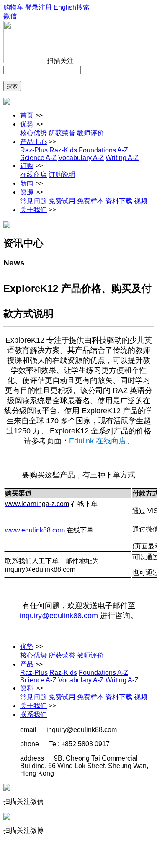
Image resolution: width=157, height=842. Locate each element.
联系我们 (33, 714)
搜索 (83, 7)
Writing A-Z (122, 157)
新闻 (26, 183)
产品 (26, 664)
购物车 (13, 7)
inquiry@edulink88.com (59, 615)
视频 (140, 201)
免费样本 (90, 201)
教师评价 (90, 132)
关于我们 (33, 209)
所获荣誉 (62, 132)
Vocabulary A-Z (81, 157)
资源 (26, 192)
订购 (26, 165)
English (65, 7)
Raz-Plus (34, 150)
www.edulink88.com (35, 530)
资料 (26, 688)
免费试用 (62, 201)
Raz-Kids (63, 150)
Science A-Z (38, 157)
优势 (26, 124)
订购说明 (62, 174)
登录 (32, 7)
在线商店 (33, 174)
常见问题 (33, 201)
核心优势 (33, 132)
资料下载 (119, 201)
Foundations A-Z (103, 150)
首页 (26, 115)
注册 (45, 7)
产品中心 (33, 141)
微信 (10, 16)
